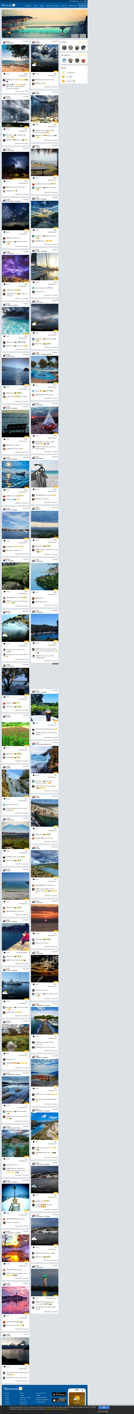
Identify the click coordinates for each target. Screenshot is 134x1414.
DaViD (8, 79)
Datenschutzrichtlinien (42, 1399)
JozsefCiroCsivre (11, 1321)
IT (81, 1)
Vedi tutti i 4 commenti (21, 710)
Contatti (38, 1395)
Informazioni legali (41, 1397)
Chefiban (9, 856)
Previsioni (28, 6)
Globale (75, 36)
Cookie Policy (50, 1409)
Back (7, 35)
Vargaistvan (10, 190)
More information (103, 1411)
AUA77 (38, 1253)
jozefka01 (9, 546)
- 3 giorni (6, 1397)
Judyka (8, 290)
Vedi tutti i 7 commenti (21, 298)
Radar (35, 6)
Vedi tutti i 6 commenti (21, 91)
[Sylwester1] (83, 47)
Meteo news (73, 6)
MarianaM (9, 597)
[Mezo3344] (70, 47)
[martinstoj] (77, 47)
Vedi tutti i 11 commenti (21, 813)
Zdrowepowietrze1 (41, 1152)
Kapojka (38, 241)
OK (104, 1407)
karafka (8, 496)
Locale (83, 36)
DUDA (8, 41)
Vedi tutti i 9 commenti (21, 143)
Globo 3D (64, 6)
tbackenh (38, 601)
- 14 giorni (7, 1402)
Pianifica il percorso (52, 6)
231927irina (39, 495)
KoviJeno (9, 135)
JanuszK (8, 1063)
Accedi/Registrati (74, 1)
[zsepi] (70, 60)
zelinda (8, 757)
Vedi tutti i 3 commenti (21, 503)
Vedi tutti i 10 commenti (21, 1015)
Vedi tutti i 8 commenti (21, 659)
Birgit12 (8, 84)
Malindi (8, 187)
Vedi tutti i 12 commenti (50, 1260)
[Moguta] (77, 60)
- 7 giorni (6, 1399)
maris (8, 1059)
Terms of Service (62, 1409)
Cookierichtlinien (40, 1402)
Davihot (8, 649)
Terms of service (40, 1393)
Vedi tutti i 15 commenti (21, 1381)
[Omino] (64, 60)
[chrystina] (83, 60)
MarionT (8, 140)
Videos (42, 6)
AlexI (7, 393)
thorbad (38, 1204)
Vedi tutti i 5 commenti (21, 194)
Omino (8, 804)
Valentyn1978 (10, 911)
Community (82, 6)
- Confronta (7, 1404)
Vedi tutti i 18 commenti (50, 1050)
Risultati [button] (63, 68)
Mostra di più (82, 42)
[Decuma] (64, 47)
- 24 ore (6, 1395)
